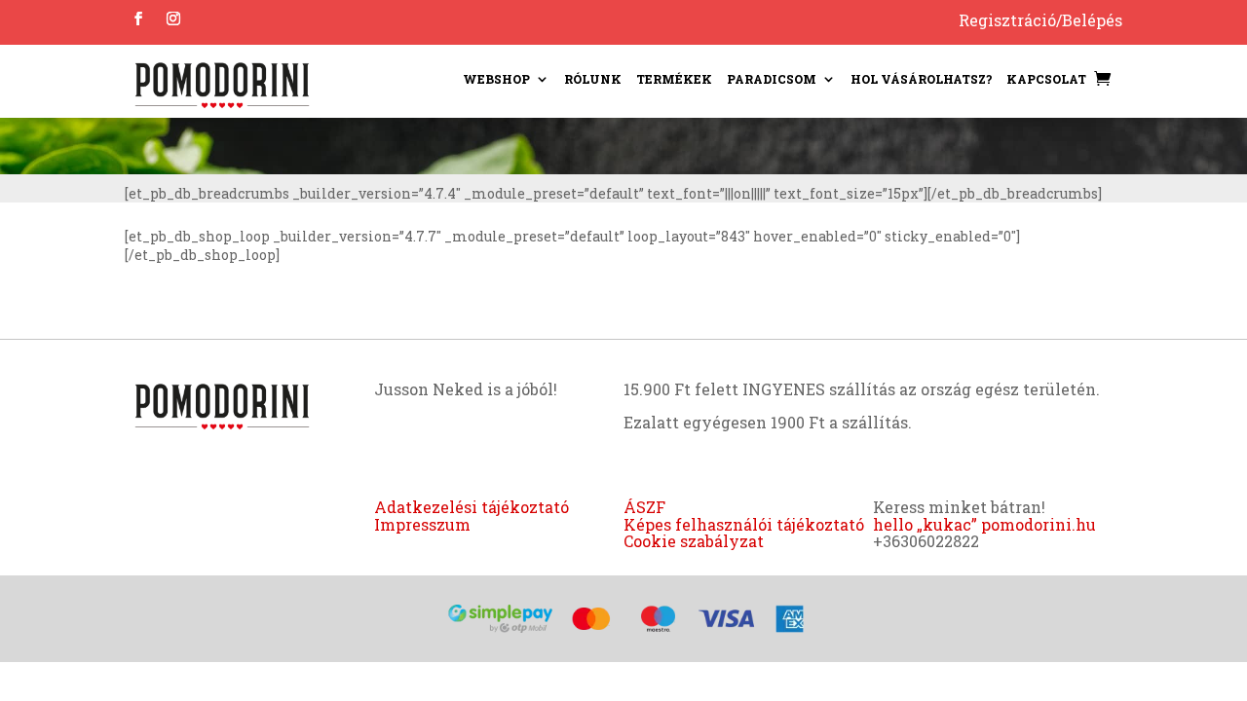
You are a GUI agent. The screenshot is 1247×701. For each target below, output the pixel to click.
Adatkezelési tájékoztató (471, 507)
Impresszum (422, 524)
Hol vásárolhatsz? (921, 79)
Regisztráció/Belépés (1040, 20)
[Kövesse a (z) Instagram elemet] (173, 18)
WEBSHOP (496, 79)
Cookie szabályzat (694, 541)
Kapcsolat (1046, 79)
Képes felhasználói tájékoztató (744, 524)
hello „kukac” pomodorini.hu (984, 524)
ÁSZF (644, 507)
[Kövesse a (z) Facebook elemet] (138, 18)
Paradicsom (771, 79)
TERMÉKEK (674, 79)
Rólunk (593, 79)
